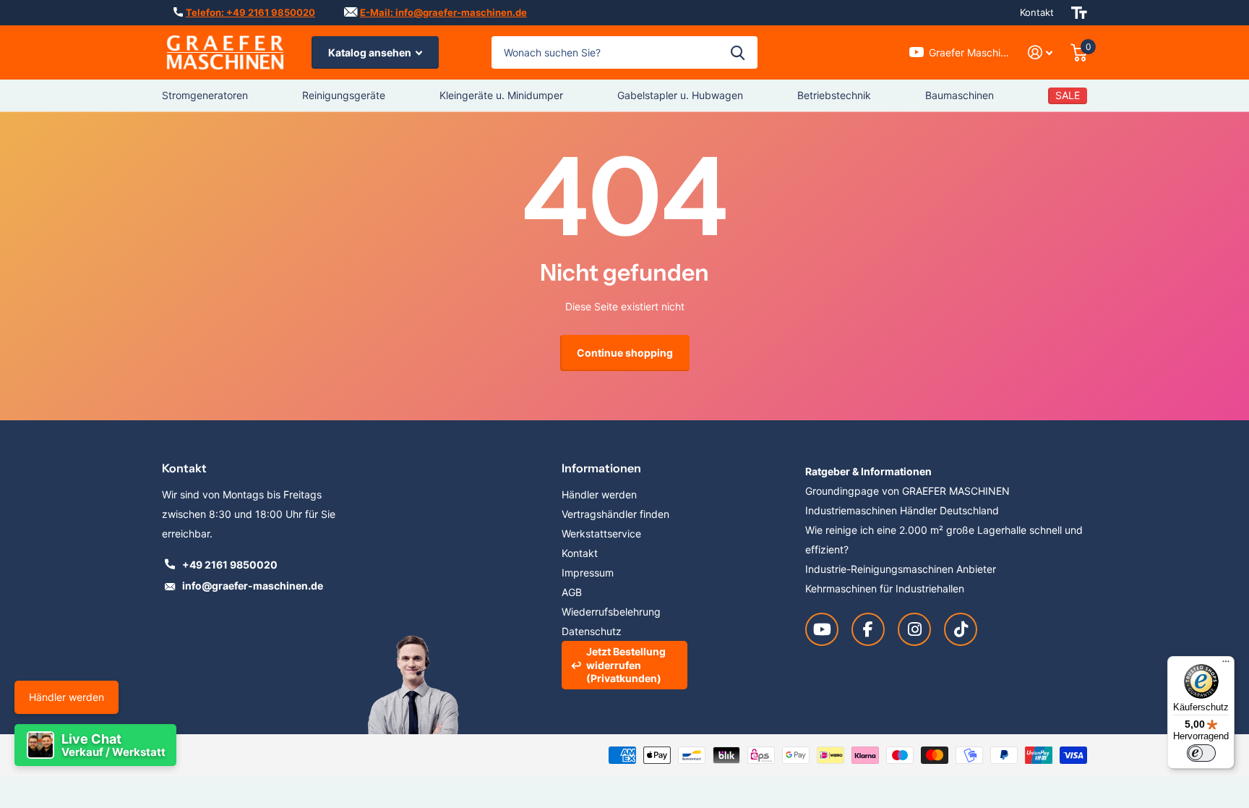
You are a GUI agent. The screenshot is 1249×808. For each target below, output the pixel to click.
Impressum (588, 572)
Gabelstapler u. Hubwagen (680, 95)
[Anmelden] (1040, 52)
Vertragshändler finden (615, 514)
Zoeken (737, 52)
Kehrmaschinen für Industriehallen (884, 588)
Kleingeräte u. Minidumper (501, 95)
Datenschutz (592, 631)
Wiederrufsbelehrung (611, 611)
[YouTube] (821, 629)
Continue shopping (625, 352)
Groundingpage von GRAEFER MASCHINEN (907, 491)
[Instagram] (914, 629)
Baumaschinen (959, 95)
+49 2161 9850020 (230, 564)
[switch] (1201, 753)
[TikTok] (960, 629)
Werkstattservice (601, 533)
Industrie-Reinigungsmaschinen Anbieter (900, 569)
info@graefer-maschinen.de (252, 585)
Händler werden (66, 697)
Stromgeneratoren (205, 95)
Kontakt (1037, 12)
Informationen (601, 468)
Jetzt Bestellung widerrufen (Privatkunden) (626, 664)
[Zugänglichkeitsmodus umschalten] (1079, 12)
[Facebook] (868, 629)
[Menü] (1226, 664)
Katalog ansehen (370, 52)
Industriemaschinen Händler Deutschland (902, 510)
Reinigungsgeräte (343, 95)
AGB (572, 592)
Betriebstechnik (834, 95)
